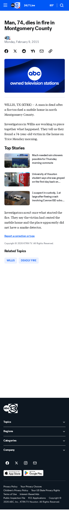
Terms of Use (10, 494)
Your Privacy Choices (31, 486)
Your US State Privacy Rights (45, 490)
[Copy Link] (50, 51)
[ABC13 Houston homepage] (15, 5)
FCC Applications (37, 498)
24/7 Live (29, 5)
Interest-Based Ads (29, 494)
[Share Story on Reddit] (24, 51)
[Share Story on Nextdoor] (33, 51)
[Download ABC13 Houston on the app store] (12, 473)
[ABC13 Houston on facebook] (7, 463)
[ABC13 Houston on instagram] (26, 463)
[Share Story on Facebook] (6, 51)
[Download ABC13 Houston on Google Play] (33, 473)
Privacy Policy (10, 486)
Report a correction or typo (19, 236)
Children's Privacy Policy (15, 490)
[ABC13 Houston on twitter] (16, 463)
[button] (5, 5)
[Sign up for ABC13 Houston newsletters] (35, 463)
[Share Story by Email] (41, 51)
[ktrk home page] (10, 408)
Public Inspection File (14, 498)
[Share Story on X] (15, 51)
